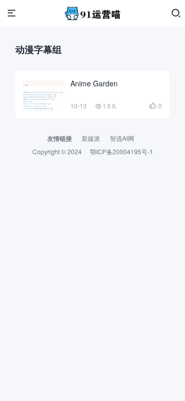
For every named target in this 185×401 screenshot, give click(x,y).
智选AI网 (122, 138)
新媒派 (91, 138)
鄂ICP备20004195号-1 (121, 151)
